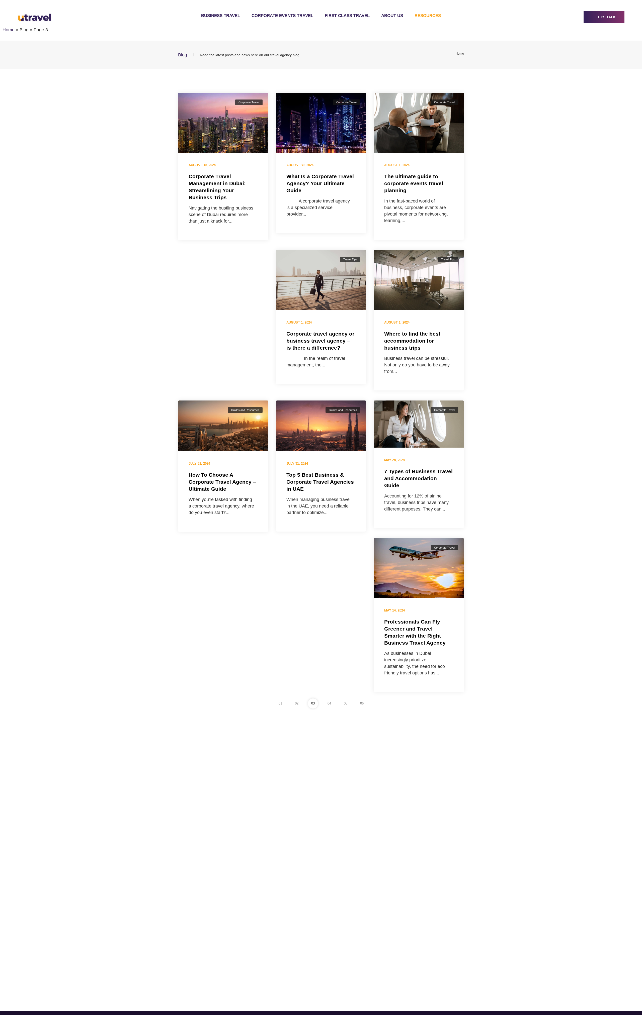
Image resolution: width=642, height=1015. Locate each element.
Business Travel (220, 15)
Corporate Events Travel (282, 15)
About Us (392, 15)
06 (362, 703)
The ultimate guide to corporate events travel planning (413, 183)
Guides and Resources (245, 410)
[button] (604, 17)
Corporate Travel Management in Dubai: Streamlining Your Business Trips (217, 186)
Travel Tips (350, 259)
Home (9, 29)
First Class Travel (347, 15)
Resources (428, 15)
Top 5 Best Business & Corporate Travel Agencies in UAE (320, 482)
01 (280, 703)
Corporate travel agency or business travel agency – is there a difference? (320, 340)
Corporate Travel (248, 102)
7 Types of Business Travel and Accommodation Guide (418, 478)
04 (329, 703)
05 (345, 703)
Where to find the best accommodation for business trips (412, 340)
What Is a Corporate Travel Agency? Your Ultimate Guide (320, 183)
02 (296, 703)
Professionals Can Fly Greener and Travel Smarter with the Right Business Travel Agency (415, 632)
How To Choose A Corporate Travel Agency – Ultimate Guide (222, 482)
